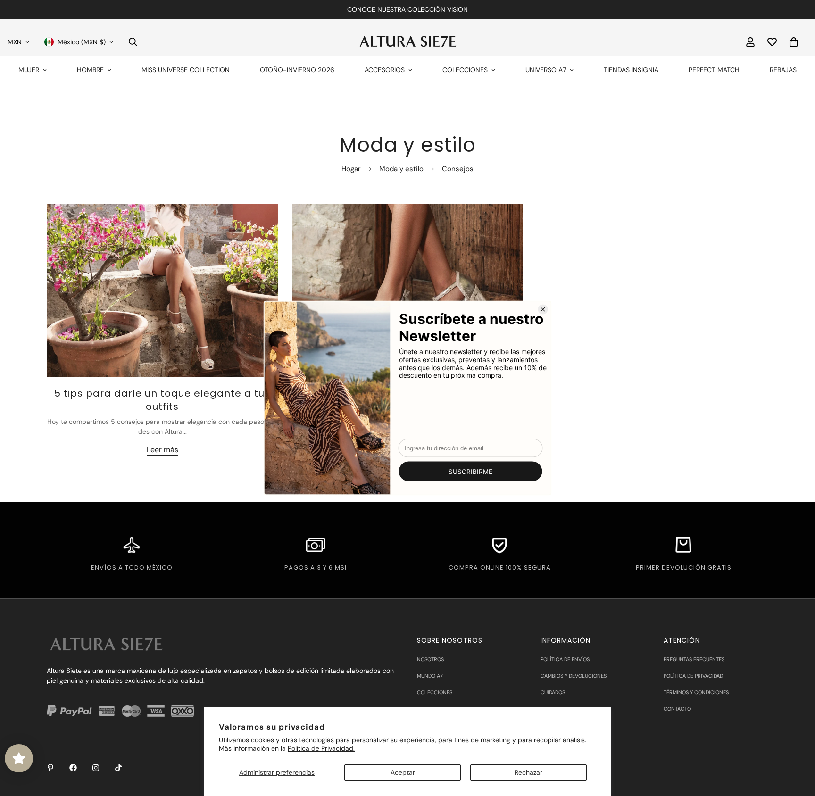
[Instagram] (96, 767)
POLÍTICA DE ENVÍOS (565, 659)
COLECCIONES (465, 70)
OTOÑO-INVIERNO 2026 (297, 70)
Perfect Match (714, 70)
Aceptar (403, 772)
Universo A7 (545, 70)
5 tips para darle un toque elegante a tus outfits (162, 400)
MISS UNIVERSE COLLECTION (185, 70)
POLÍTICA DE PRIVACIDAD (693, 675)
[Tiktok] (118, 767)
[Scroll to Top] (796, 744)
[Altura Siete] (407, 41)
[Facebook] (73, 767)
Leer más (162, 450)
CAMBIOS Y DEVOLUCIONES (574, 675)
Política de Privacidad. (321, 748)
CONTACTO (677, 708)
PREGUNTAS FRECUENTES (694, 659)
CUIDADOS (553, 692)
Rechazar (528, 772)
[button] (794, 42)
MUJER (28, 70)
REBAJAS (783, 70)
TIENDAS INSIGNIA (631, 70)
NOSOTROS (430, 659)
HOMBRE (90, 70)
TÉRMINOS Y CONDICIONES (696, 692)
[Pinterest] (50, 767)
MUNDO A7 (430, 675)
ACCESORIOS (385, 70)
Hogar (351, 169)
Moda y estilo (401, 169)
